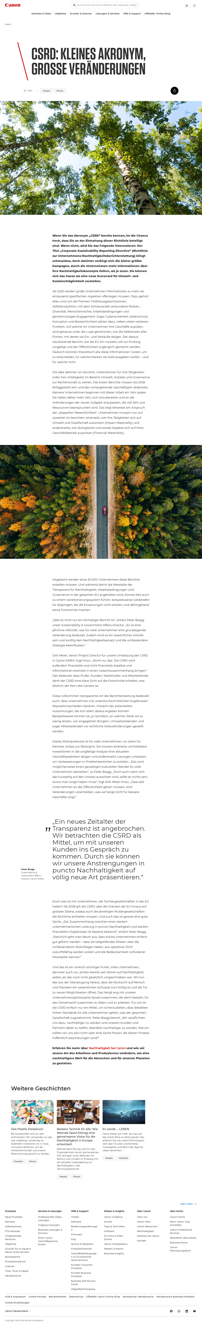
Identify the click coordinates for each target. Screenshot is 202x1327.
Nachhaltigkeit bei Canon (107, 1048)
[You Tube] (194, 1311)
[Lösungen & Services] (120, 13)
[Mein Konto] (186, 5)
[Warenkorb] (194, 5)
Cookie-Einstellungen (17, 1302)
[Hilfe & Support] (142, 13)
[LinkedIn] (186, 1311)
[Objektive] (67, 13)
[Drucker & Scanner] (93, 13)
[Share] (174, 91)
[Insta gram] (179, 1311)
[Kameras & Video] (52, 13)
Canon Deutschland (16, 1311)
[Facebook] (171, 1311)
